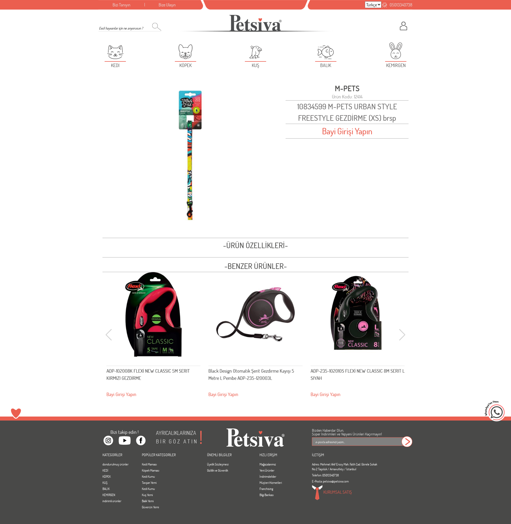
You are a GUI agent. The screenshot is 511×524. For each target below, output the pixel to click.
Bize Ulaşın (167, 4)
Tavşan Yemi (149, 482)
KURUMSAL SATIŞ (337, 492)
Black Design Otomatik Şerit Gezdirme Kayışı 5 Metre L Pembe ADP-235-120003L (149, 374)
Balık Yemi (148, 501)
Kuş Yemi (147, 495)
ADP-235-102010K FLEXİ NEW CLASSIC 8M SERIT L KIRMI (356, 374)
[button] (402, 335)
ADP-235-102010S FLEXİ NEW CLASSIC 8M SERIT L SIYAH (255, 374)
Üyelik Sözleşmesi (218, 464)
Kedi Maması (149, 464)
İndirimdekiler (267, 476)
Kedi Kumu (148, 476)
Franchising (266, 488)
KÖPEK (106, 476)
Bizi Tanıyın (121, 4)
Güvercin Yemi (150, 507)
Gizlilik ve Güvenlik (217, 470)
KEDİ (105, 470)
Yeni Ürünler (266, 470)
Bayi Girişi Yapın (347, 131)
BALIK (106, 488)
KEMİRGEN (108, 495)
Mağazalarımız (267, 464)
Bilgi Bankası (266, 495)
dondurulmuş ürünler (115, 464)
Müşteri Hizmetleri (270, 482)
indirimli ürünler (111, 501)
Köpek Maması (150, 470)
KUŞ (105, 482)
